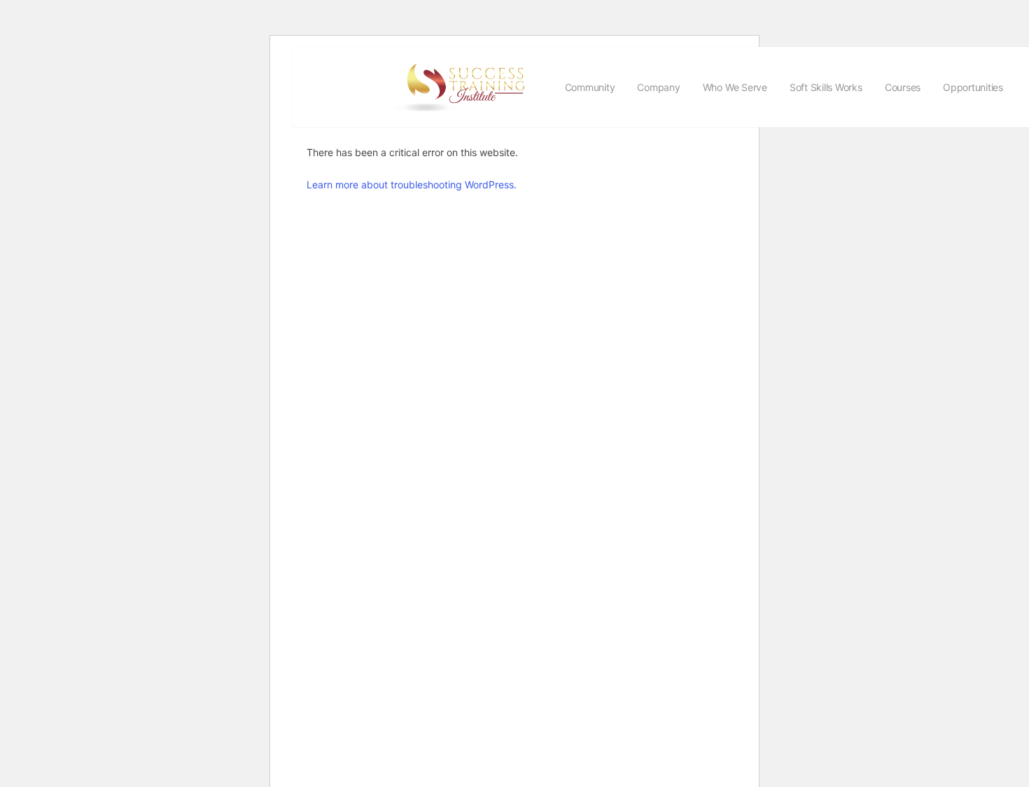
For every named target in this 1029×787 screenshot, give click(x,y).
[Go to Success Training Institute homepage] (465, 86)
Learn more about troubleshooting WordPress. (412, 184)
